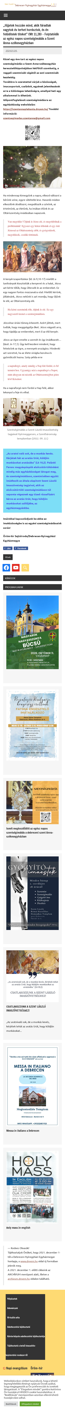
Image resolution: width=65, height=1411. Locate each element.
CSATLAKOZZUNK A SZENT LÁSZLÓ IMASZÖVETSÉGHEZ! (26, 1008)
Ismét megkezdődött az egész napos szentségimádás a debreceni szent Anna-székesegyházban (29, 832)
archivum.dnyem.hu (19, 1278)
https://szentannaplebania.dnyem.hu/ (25, 109)
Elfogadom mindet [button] (30, 1404)
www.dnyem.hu (29, 1261)
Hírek (8, 557)
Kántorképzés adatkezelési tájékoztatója (26, 1336)
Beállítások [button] (11, 1404)
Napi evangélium (16, 1368)
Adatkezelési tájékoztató (18, 1327)
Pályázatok (12, 1298)
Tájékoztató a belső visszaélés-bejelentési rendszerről (21, 1350)
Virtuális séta (13, 1317)
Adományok (12, 1308)
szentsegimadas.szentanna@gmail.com (26, 118)
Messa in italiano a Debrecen (22, 1131)
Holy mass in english (18, 1228)
